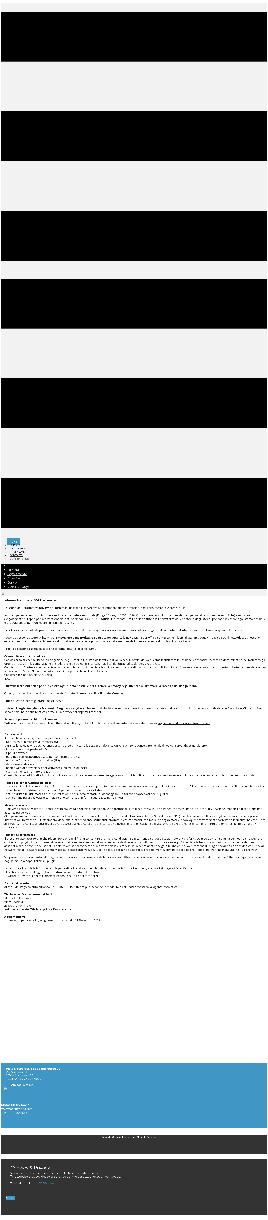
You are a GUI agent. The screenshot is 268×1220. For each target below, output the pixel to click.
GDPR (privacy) (48, 1183)
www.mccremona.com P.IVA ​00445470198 (17, 1109)
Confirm (10, 1198)
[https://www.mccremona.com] (134, 594)
